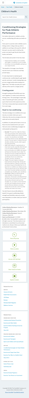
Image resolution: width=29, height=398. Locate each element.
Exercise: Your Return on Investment (13, 375)
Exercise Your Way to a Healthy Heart (13, 355)
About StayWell (9, 392)
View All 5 (6, 330)
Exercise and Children (9, 336)
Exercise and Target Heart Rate (11, 352)
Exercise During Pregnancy (10, 372)
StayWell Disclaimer (19, 392)
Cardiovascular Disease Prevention (12, 320)
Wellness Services (8, 305)
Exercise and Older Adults (10, 323)
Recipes (6, 300)
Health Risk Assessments (10, 294)
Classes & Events (8, 292)
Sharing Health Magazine (10, 302)
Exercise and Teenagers (10, 339)
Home (2, 7)
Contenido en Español (21, 2)
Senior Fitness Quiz (8, 364)
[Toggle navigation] (3, 2)
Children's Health (18, 7)
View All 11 (6, 357)
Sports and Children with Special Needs (13, 341)
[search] (13, 17)
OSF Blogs (6, 297)
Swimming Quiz (7, 366)
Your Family (9, 7)
